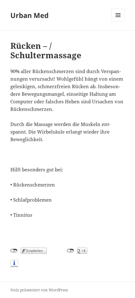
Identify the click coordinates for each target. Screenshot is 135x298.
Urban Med (29, 15)
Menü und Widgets (118, 21)
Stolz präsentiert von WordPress (39, 290)
